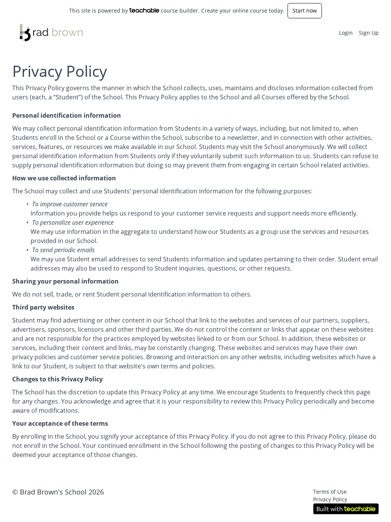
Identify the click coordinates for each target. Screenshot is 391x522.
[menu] (356, 33)
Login (346, 32)
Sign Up (369, 32)
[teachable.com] (144, 10)
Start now (304, 10)
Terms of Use (330, 491)
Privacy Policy (330, 499)
